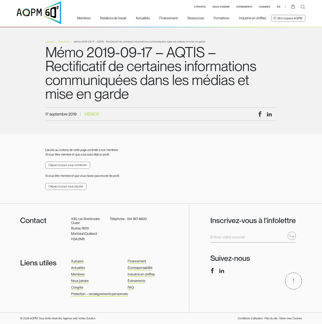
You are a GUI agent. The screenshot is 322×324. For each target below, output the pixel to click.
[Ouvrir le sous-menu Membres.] (83, 18)
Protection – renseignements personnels (99, 294)
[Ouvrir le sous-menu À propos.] (200, 7)
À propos (77, 261)
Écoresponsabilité (140, 268)
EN (278, 6)
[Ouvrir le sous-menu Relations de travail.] (113, 18)
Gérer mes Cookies (290, 318)
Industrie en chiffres (141, 274)
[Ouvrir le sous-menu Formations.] (221, 18)
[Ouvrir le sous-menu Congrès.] (264, 7)
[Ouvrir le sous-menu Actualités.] (142, 18)
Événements (244, 6)
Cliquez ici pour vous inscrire (65, 186)
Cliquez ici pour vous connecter (67, 165)
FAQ (131, 287)
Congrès (77, 287)
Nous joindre (221, 6)
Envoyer (293, 235)
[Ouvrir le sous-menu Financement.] (168, 18)
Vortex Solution (86, 318)
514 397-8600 (137, 219)
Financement (137, 261)
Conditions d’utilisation (250, 318)
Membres (78, 274)
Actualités (78, 268)
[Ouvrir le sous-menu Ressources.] (196, 18)
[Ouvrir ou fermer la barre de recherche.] (302, 6)
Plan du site (271, 318)
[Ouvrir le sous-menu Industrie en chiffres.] (252, 18)
